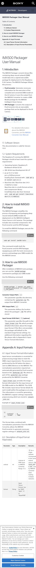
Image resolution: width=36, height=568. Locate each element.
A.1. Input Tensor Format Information (15, 42)
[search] (33, 3)
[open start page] (18, 3)
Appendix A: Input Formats (11, 39)
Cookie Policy (13, 547)
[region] (18, 547)
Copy (31, 235)
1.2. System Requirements (12, 30)
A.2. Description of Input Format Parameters (18, 44)
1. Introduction (7, 25)
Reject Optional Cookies (18, 560)
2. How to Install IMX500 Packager (13, 33)
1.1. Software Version (10, 28)
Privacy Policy (13, 551)
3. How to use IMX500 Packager (12, 36)
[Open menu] (32, 10)
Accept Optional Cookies (18, 565)
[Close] (34, 528)
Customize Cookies (18, 555)
